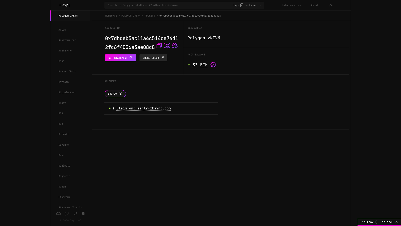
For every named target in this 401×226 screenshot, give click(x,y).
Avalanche (65, 50)
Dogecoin (64, 176)
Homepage (111, 15)
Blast (62, 103)
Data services (291, 5)
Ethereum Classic (70, 207)
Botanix (63, 134)
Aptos (62, 29)
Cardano (63, 144)
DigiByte (64, 165)
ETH (204, 64)
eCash (62, 186)
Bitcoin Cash (67, 92)
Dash (61, 155)
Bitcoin (63, 82)
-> (259, 5)
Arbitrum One (67, 40)
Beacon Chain (67, 71)
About (314, 5)
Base (61, 61)
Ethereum (64, 197)
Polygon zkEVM (67, 15)
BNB (60, 113)
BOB (60, 124)
